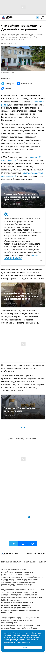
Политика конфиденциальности (16, 607)
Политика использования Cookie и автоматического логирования (17, 604)
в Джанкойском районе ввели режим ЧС (22, 175)
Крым (11, 438)
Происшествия (31, 438)
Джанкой (19, 438)
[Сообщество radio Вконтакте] (23, 543)
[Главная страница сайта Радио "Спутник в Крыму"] (7, 17)
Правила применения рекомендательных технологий (20, 611)
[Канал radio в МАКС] (32, 543)
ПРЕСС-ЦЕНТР (30, 562)
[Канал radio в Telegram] (13, 543)
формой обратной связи (26, 628)
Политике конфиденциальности (26, 635)
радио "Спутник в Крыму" (21, 256)
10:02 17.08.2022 (7, 43)
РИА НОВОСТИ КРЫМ (11, 562)
